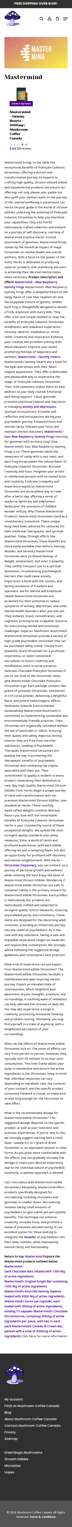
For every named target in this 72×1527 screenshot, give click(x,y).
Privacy (10, 1432)
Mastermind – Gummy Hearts (39, 357)
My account (13, 1399)
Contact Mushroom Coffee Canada (32, 1426)
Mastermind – (14, 1266)
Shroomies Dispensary (20, 865)
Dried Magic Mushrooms (23, 1452)
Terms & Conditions (43, 1517)
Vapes (9, 1472)
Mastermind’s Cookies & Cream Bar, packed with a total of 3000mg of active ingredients (33, 1331)
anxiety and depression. (39, 407)
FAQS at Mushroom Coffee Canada (31, 1406)
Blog (7, 1412)
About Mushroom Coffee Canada (30, 1419)
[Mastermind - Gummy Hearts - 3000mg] (21, 94)
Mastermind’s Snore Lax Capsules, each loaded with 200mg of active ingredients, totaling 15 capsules (33, 1306)
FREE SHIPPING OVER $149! (35, 3)
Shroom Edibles (16, 1459)
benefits (30, 1237)
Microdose (12, 1466)
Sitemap (11, 1439)
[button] (65, 19)
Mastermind (33, 1256)
